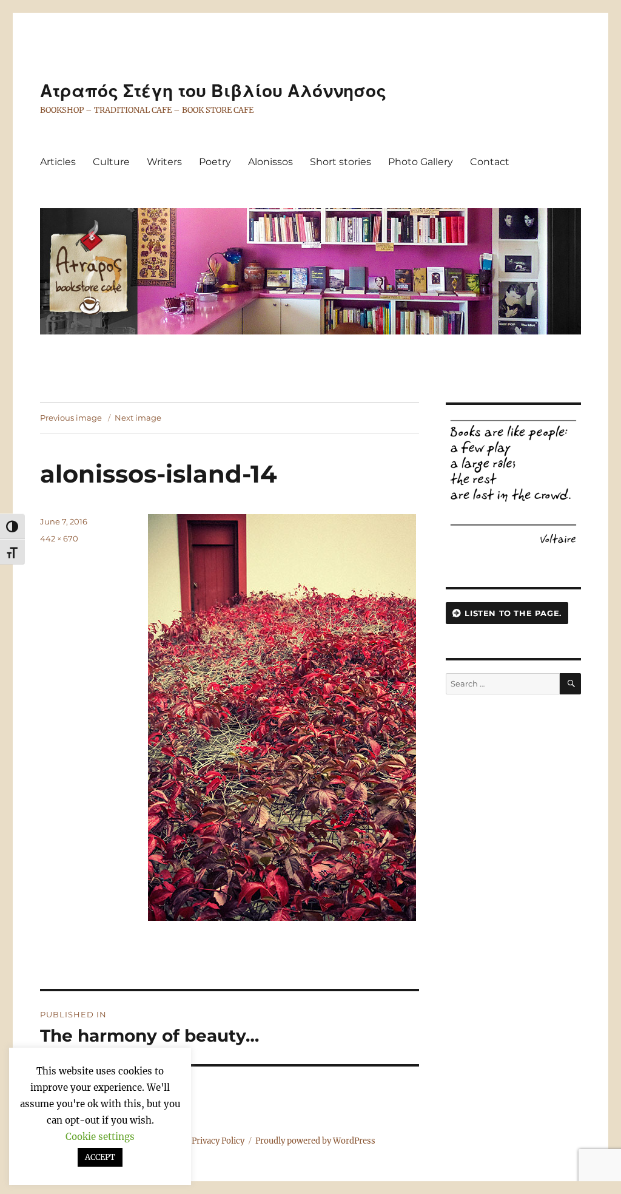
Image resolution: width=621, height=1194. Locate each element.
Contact (489, 162)
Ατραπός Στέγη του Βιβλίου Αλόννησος (213, 91)
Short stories (340, 162)
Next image (138, 417)
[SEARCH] (570, 683)
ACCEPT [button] (100, 1157)
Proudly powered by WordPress (315, 1141)
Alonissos (270, 162)
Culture (111, 162)
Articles (58, 162)
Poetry (215, 162)
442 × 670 (59, 538)
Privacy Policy (218, 1141)
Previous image (71, 417)
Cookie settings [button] (100, 1136)
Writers (164, 162)
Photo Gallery (420, 162)
